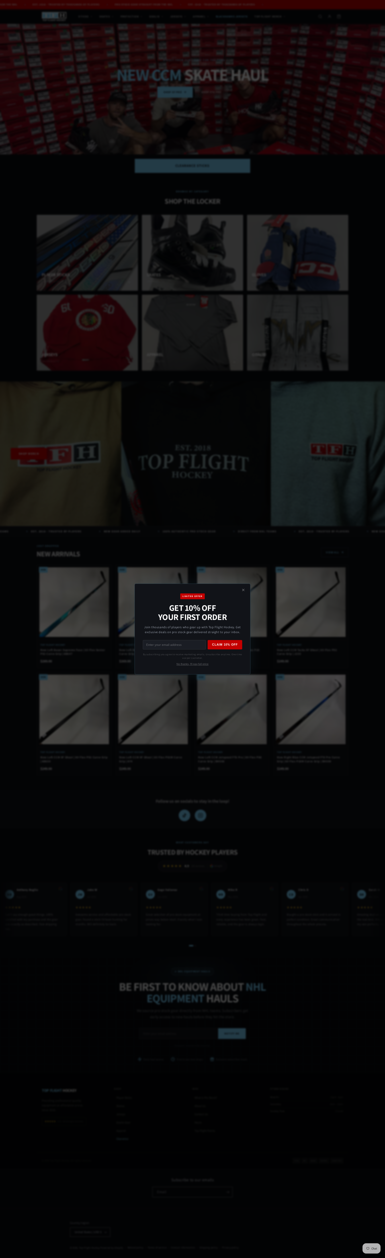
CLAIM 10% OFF (225, 644)
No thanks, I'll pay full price (192, 664)
